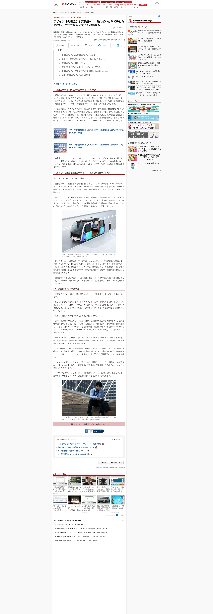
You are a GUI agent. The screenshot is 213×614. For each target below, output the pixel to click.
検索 (159, 16)
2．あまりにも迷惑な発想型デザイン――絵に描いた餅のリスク (83, 59)
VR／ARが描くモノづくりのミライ (138, 131)
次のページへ (98, 431)
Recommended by (111, 515)
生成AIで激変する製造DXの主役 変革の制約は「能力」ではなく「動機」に (149, 157)
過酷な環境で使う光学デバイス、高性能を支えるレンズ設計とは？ (76, 540)
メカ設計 (61, 12)
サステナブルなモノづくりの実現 (138, 113)
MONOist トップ (116, 462)
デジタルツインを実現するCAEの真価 (139, 122)
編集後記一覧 (157, 170)
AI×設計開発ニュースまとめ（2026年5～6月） (70, 524)
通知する (77, 45)
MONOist (55, 12)
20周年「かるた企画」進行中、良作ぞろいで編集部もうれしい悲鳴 (149, 149)
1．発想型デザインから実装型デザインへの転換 (77, 55)
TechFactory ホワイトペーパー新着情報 (67, 520)
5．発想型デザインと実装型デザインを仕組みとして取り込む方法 (83, 71)
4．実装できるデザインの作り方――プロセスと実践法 (79, 67)
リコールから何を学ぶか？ (148, 163)
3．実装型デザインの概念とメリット (73, 63)
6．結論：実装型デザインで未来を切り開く (75, 75)
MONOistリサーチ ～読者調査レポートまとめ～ (142, 105)
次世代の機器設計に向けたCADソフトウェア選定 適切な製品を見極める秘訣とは (81, 528)
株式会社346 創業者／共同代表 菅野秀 (106, 40)
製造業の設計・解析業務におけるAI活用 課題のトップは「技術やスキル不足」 (81, 536)
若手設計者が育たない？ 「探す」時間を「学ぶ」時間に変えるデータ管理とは (81, 532)
